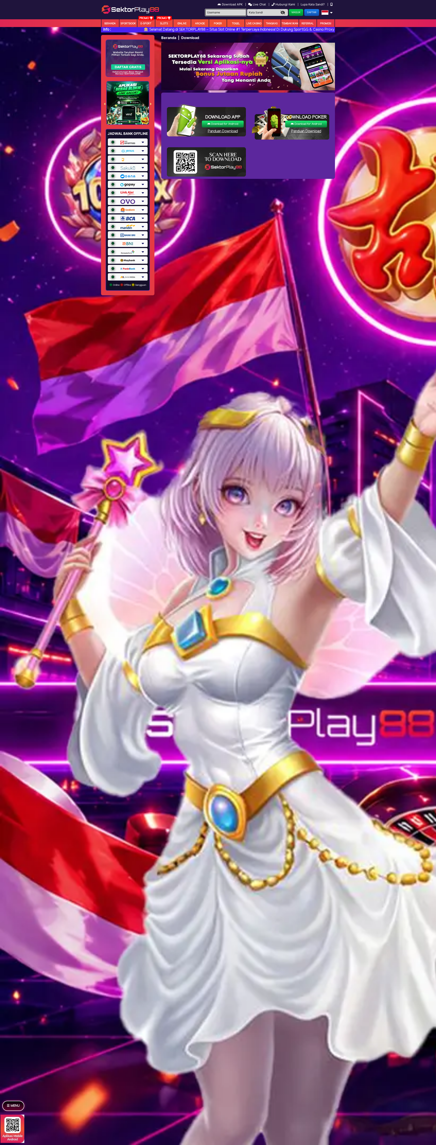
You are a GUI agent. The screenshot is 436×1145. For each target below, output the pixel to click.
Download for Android (224, 124)
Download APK (232, 4)
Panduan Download (223, 131)
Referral (308, 23)
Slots (164, 23)
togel (236, 23)
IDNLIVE (182, 23)
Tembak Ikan (290, 23)
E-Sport (146, 23)
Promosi (325, 23)
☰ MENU (13, 1106)
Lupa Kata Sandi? (313, 4)
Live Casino (254, 23)
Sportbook (128, 23)
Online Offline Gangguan (129, 284)
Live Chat (259, 4)
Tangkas (272, 23)
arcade (200, 23)
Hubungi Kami (285, 4)
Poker (218, 23)
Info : (107, 29)
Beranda (110, 23)
